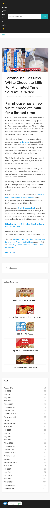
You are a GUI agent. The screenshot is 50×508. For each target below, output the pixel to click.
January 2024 (9, 488)
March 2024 (8, 482)
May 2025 (8, 436)
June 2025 (8, 433)
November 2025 (10, 417)
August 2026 (8, 388)
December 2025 (10, 414)
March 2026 (8, 404)
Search (44, 16)
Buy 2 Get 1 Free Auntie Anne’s (25, 351)
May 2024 (8, 475)
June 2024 (8, 472)
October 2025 (9, 420)
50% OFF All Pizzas (25, 334)
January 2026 (9, 410)
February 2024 (9, 485)
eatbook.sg (12, 268)
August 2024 (8, 466)
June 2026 (8, 394)
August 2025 (8, 427)
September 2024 (10, 462)
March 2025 (8, 443)
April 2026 (8, 401)
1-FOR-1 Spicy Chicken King (25, 367)
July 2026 (7, 391)
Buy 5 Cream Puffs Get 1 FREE (25, 300)
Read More (9, 252)
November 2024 (10, 456)
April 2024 (8, 478)
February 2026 (9, 407)
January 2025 (9, 449)
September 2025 (10, 423)
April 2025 (8, 440)
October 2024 (9, 459)
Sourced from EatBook (32, 97)
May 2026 (8, 397)
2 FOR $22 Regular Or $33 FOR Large (25, 317)
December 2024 (10, 453)
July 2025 (7, 430)
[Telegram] (5, 503)
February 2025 (9, 446)
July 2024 (7, 469)
